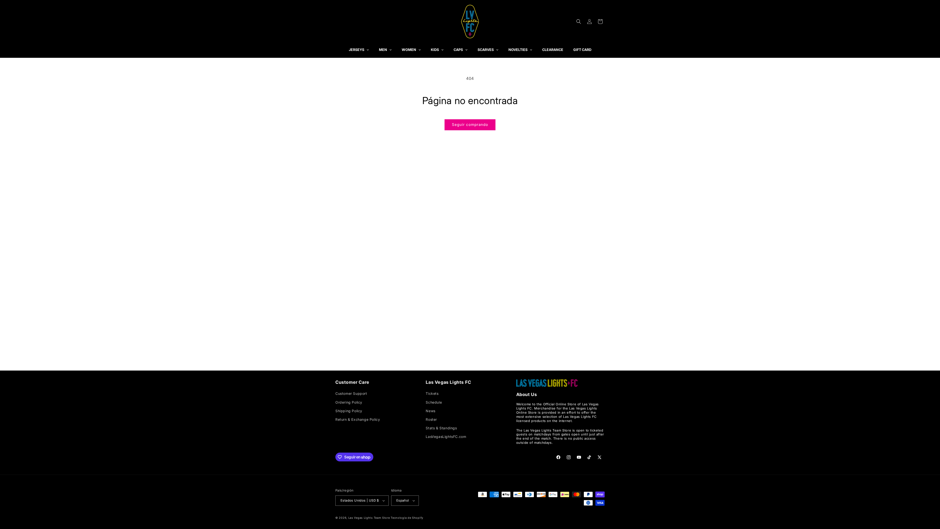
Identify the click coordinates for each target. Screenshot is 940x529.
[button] (578, 21)
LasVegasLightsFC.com (446, 436)
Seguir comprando (470, 124)
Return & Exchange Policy (357, 419)
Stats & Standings (441, 428)
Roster (431, 419)
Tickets (432, 393)
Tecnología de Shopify (407, 517)
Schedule (434, 402)
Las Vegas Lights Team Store (369, 517)
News (430, 411)
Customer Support (351, 393)
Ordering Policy (348, 402)
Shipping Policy (348, 411)
